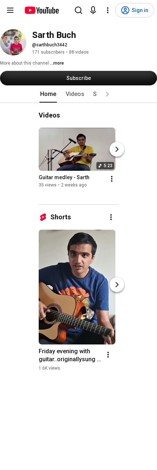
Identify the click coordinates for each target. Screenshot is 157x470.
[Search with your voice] (93, 10)
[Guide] (10, 10)
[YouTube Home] (41, 10)
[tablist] (78, 94)
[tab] (48, 94)
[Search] (78, 10)
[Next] (117, 149)
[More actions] (111, 179)
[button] (107, 94)
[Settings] (107, 10)
